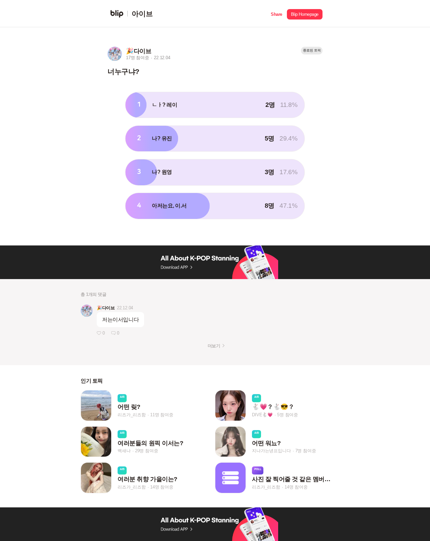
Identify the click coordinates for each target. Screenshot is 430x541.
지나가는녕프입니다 (271, 450)
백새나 (124, 450)
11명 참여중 (161, 414)
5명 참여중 (287, 414)
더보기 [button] (214, 345)
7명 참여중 (305, 450)
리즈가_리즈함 (132, 414)
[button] (276, 13)
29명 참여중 (146, 450)
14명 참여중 (161, 487)
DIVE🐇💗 (262, 414)
